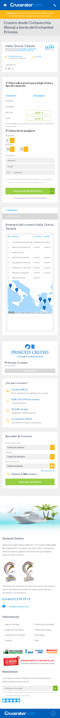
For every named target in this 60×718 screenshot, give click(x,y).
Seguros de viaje (12, 624)
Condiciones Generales (15, 635)
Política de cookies (43, 630)
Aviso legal (39, 635)
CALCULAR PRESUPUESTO (27, 191)
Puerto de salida (12, 443)
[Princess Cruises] (30, 351)
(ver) (41, 182)
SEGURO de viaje (20, 409)
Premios (8, 640)
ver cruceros (30, 371)
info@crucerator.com (19, 606)
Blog (37, 640)
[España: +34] (9, 172)
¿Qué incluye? (12, 216)
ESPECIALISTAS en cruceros (26, 399)
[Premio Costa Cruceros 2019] (11, 571)
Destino (8, 452)
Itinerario (11, 210)
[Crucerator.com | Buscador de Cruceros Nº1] (31, 4)
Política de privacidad (44, 624)
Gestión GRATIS (20, 389)
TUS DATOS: (10, 156)
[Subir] (53, 713)
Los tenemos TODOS (22, 419)
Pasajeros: (7, 136)
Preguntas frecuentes (14, 630)
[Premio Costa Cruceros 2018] (30, 571)
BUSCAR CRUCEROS (30, 482)
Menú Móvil (5, 5)
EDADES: (9, 144)
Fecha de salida (12, 461)
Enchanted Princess (24, 50)
